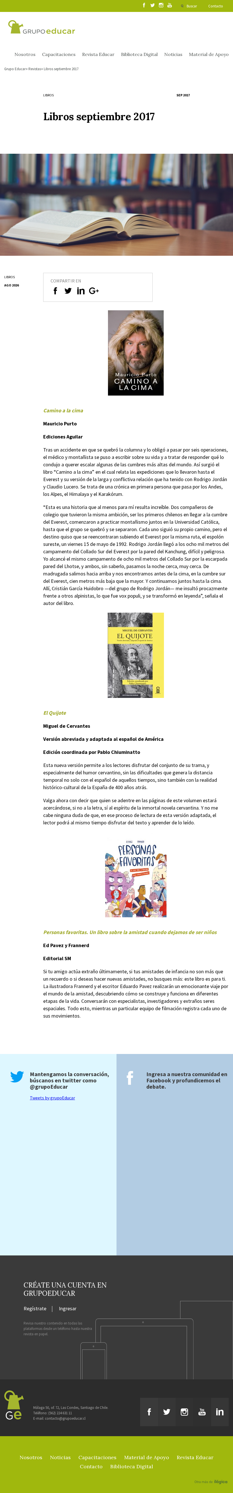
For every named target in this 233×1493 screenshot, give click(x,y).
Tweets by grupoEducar (52, 1098)
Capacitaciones (59, 54)
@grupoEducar (49, 1086)
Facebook (158, 1080)
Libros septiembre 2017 (61, 68)
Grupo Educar (15, 68)
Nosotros (25, 54)
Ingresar (67, 1309)
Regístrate (35, 1309)
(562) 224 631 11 (60, 1413)
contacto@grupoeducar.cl (65, 1418)
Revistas (34, 68)
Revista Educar (98, 54)
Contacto (215, 6)
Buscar (192, 6)
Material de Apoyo (209, 54)
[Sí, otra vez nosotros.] (212, 1473)
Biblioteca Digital (139, 54)
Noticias (173, 54)
